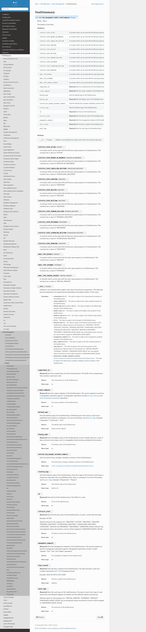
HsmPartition (10, 472)
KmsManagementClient (12, 343)
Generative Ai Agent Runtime (12, 288)
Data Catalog (7, 179)
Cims (4, 141)
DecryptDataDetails (12, 409)
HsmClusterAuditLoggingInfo (14, 458)
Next (99, 617)
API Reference (6, 55)
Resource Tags (91, 418)
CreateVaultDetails (11, 404)
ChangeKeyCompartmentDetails (15, 390)
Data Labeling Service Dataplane (13, 191)
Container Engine (8, 161)
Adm (4, 61)
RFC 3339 (58, 571)
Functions (6, 273)
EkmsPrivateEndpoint (12, 417)
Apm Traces (7, 103)
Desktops (6, 232)
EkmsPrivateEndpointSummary (15, 420)
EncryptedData (10, 428)
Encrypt (90, 396)
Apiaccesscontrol (8, 88)
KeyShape (9, 493)
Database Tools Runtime (10, 211)
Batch (5, 120)
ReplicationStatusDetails (13, 526)
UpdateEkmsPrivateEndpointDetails (16, 553)
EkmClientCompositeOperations (14, 349)
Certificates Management (11, 138)
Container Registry (9, 167)
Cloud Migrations (8, 150)
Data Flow (6, 182)
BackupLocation (11, 376)
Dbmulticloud (7, 220)
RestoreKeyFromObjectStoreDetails (16, 529)
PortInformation (11, 512)
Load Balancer (7, 606)
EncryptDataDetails (12, 425)
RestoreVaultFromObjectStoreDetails (16, 531)
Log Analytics (7, 612)
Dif (4, 238)
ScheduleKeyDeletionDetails (14, 537)
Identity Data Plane (9, 311)
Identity (5, 308)
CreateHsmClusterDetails (13, 398)
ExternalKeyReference (12, 442)
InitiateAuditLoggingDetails (14, 485)
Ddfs (4, 223)
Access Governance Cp (10, 58)
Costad (5, 173)
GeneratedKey (10, 453)
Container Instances (9, 164)
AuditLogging (10, 366)
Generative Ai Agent (9, 285)
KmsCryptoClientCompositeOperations (16, 352)
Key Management (8, 332)
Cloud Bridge (7, 144)
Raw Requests (6, 47)
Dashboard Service (9, 176)
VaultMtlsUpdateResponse (13, 572)
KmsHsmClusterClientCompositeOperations (17, 354)
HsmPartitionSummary (12, 477)
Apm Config (7, 94)
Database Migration (9, 205)
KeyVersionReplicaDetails (13, 502)
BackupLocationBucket (13, 379)
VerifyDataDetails (11, 589)
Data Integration (8, 185)
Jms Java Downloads (9, 326)
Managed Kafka (8, 626)
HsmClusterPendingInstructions (15, 466)
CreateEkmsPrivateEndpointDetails (16, 396)
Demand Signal (8, 229)
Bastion (5, 117)
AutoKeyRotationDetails (13, 371)
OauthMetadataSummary (13, 510)
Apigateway (7, 91)
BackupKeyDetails (11, 374)
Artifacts (6, 108)
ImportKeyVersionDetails (13, 483)
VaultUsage (9, 583)
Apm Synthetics (8, 100)
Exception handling (8, 41)
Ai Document (7, 67)
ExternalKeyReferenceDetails (14, 444)
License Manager (8, 597)
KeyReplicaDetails (11, 491)
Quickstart (5, 32)
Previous (41, 617)
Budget (5, 129)
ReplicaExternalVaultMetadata (14, 521)
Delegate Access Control (10, 226)
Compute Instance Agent (11, 158)
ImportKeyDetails (11, 480)
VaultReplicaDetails (12, 575)
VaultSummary (10, 580)
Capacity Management (10, 132)
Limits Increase (8, 603)
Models (7, 363)
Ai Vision (6, 76)
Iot (4, 320)
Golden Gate (7, 300)
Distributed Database (9, 244)
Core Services (7, 170)
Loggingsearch (7, 621)
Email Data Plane (8, 258)
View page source (97, 4)
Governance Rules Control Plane (13, 302)
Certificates (6, 135)
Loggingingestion (8, 618)
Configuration (6, 17)
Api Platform (7, 85)
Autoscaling (7, 114)
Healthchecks (7, 305)
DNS (4, 250)
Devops (5, 235)
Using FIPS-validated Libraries (11, 20)
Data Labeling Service (10, 188)
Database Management (10, 203)
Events (5, 261)
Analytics (6, 79)
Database (6, 200)
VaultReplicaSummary (12, 578)
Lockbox (6, 609)
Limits (5, 600)
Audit (5, 111)
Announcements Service (10, 82)
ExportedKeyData (11, 434)
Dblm (5, 217)
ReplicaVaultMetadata (12, 523)
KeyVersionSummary (12, 504)
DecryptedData (11, 412)
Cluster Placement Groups (11, 153)
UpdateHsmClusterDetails (13, 556)
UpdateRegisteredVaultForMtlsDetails (16, 561)
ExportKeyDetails (11, 431)
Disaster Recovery (9, 241)
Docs (37, 4)
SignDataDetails (11, 545)
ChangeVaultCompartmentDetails (15, 393)
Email (5, 255)
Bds (4, 123)
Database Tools (8, 208)
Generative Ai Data (9, 291)
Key (8, 488)
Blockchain (6, 126)
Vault (8, 570)
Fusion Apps (7, 276)
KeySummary (10, 496)
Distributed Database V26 (11, 247)
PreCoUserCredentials (12, 515)
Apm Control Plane (9, 97)
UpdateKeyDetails (11, 559)
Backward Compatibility (9, 29)
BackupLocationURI (12, 382)
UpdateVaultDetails (12, 564)
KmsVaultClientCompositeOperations (15, 360)
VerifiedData (10, 586)
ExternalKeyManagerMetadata (14, 436)
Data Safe (6, 194)
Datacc (5, 214)
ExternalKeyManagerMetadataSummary (17, 439)
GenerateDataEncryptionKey (50, 398)
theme (55, 628)
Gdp (4, 279)
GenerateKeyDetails (12, 450)
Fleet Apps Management (10, 267)
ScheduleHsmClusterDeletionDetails (16, 534)
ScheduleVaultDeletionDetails (14, 542)
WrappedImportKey (12, 591)
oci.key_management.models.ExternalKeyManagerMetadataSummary (72, 466)
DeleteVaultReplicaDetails (13, 415)
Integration (6, 317)
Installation (5, 14)
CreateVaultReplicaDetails (13, 406)
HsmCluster (10, 455)
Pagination (5, 52)
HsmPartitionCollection (13, 474)
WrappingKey (10, 594)
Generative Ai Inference (10, 294)
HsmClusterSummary (12, 469)
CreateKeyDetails (11, 401)
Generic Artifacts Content (11, 297)
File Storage (7, 264)
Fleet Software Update (10, 270)
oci (15, 2)
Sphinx (44, 628)
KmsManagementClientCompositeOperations (17, 357)
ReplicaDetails (10, 518)
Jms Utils (6, 329)
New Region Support (8, 26)
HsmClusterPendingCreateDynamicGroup (17, 463)
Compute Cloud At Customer (12, 155)
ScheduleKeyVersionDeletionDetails (16, 540)
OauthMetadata (11, 507)
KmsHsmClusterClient (11, 340)
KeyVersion (9, 499)
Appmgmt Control (9, 105)
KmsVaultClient (9, 346)
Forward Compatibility (9, 23)
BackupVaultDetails (12, 385)
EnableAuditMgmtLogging (13, 423)
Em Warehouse (8, 253)
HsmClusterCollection (12, 461)
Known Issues (6, 35)
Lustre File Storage (9, 623)
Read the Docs (71, 628)
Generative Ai (7, 282)
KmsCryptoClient (10, 337)
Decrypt (96, 396)
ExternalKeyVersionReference (14, 447)
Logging (4, 38)
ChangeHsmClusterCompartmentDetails (17, 387)
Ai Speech (6, 73)
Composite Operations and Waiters (13, 50)
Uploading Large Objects (9, 44)
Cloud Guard (7, 147)
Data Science (7, 197)
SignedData (10, 548)
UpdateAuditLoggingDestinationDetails (17, 551)
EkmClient (8, 335)
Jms (4, 323)
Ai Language (7, 70)
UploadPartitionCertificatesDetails (15, 567)
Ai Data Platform (8, 64)
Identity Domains (8, 314)
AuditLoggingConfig (12, 368)
